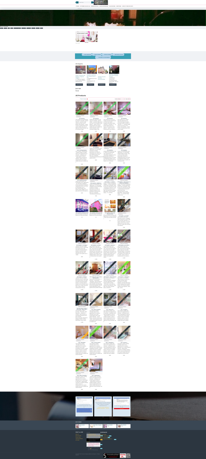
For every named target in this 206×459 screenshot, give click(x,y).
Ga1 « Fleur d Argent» (96, 309)
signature (37, 28)
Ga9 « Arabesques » (96, 375)
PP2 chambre (110, 150)
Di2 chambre (96, 118)
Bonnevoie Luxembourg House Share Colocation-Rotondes (113, 75)
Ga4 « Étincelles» (82, 342)
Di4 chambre (124, 118)
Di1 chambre (82, 118)
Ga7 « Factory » (124, 342)
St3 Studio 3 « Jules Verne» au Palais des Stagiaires (124, 182)
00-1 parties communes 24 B (82, 212)
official (41, 28)
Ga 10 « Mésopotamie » (82, 150)
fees (8, 28)
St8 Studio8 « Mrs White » (124, 245)
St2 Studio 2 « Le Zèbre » (110, 181)
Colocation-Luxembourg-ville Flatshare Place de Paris (91, 76)
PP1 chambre (96, 147)
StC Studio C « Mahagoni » (124, 276)
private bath (24, 28)
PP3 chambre (124, 150)
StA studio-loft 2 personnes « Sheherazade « (96, 277)
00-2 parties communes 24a (96, 212)
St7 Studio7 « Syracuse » (110, 245)
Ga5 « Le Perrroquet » (96, 342)
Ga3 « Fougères (124, 309)
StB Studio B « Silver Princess (110, 276)
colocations (29, 28)
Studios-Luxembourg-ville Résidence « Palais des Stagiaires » (80, 76)
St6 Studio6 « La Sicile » (96, 245)
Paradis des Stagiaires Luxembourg (80, 116)
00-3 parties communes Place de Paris (110, 213)
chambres (33, 28)
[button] (86, 42)
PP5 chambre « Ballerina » (96, 183)
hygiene (1, 28)
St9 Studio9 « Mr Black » (82, 276)
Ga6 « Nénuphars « (110, 342)
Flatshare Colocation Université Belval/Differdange (102, 78)
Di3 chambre (110, 118)
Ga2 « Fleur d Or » (110, 309)
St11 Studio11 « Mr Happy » (82, 245)
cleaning (5, 28)
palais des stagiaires (17, 28)
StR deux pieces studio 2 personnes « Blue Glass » (82, 309)
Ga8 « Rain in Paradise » (82, 375)
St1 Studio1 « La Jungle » (124, 215)
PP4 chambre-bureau (82, 180)
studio (12, 28)
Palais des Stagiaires (110, 180)
